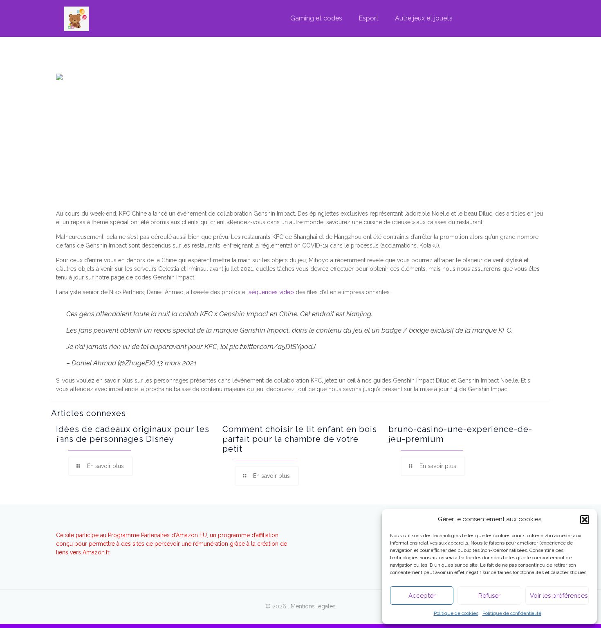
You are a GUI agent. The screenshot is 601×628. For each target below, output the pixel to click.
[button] (585, 519)
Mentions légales (313, 606)
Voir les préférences (559, 595)
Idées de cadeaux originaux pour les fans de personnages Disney (132, 434)
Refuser (489, 595)
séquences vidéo (271, 292)
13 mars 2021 (177, 363)
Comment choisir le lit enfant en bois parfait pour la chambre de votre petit (299, 439)
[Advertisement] (300, 146)
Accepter (421, 595)
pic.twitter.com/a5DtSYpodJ (272, 346)
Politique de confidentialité (511, 613)
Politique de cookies (456, 613)
